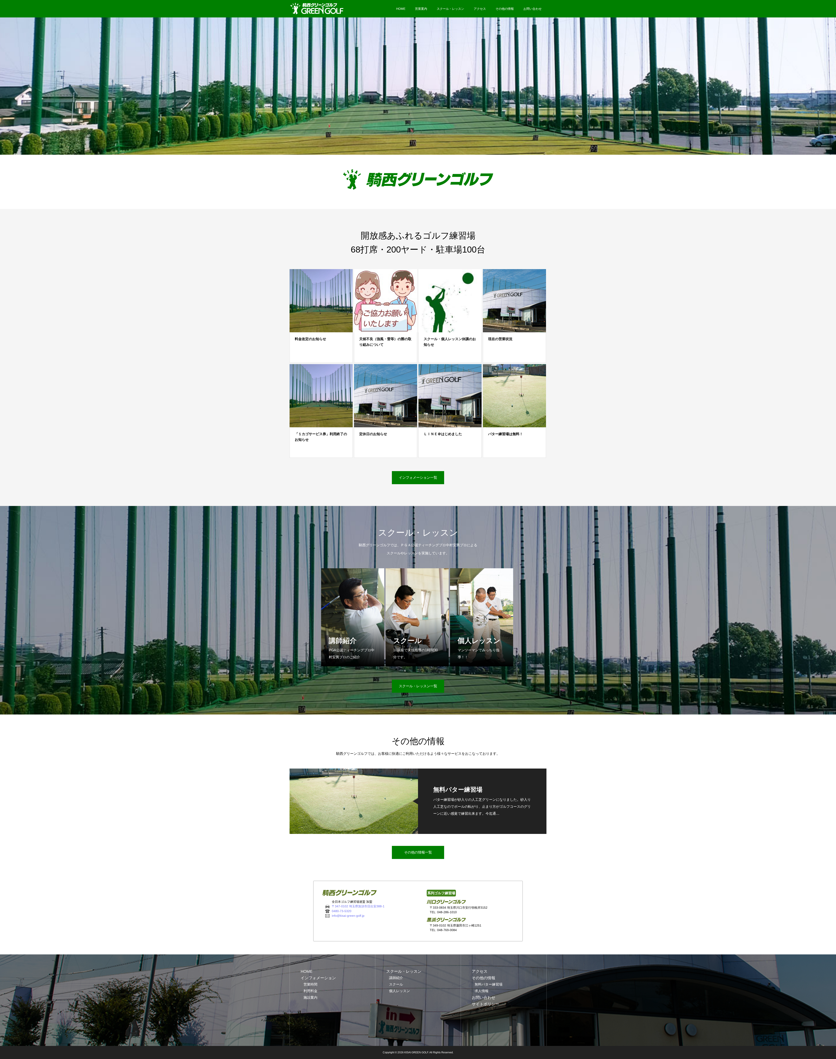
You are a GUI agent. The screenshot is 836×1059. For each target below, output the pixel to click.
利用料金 (310, 991)
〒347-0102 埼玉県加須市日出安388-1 (358, 906)
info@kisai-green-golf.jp (348, 915)
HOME (400, 8)
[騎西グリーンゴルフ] (318, 8)
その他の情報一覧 (418, 852)
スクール (396, 984)
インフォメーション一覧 (418, 477)
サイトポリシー (485, 1004)
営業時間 (310, 984)
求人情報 (482, 991)
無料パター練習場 (488, 984)
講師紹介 (396, 978)
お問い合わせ (532, 8)
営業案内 (421, 8)
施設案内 (310, 997)
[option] (418, 86)
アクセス (480, 8)
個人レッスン (399, 991)
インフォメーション (318, 978)
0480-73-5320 (341, 911)
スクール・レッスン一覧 (418, 686)
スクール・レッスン (450, 8)
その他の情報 (505, 8)
